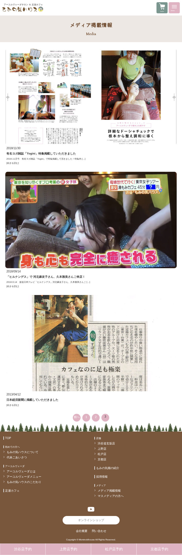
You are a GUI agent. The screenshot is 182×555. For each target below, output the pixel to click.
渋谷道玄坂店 (106, 443)
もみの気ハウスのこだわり (24, 482)
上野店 (102, 448)
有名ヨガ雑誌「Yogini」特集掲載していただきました (41, 153)
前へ (77, 417)
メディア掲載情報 (109, 490)
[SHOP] (162, 8)
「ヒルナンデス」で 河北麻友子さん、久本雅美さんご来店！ (45, 276)
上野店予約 (68, 549)
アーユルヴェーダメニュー (24, 476)
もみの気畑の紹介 (107, 468)
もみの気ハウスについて (22, 452)
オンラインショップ (91, 520)
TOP (8, 438)
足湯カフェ (12, 490)
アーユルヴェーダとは (21, 471)
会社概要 (81, 531)
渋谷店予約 (23, 549)
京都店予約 (159, 549)
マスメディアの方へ (111, 496)
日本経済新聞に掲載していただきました (32, 399)
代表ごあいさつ (17, 457)
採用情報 (102, 476)
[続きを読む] (12, 163)
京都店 (102, 459)
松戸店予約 (114, 549)
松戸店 (102, 454)
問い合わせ (99, 531)
